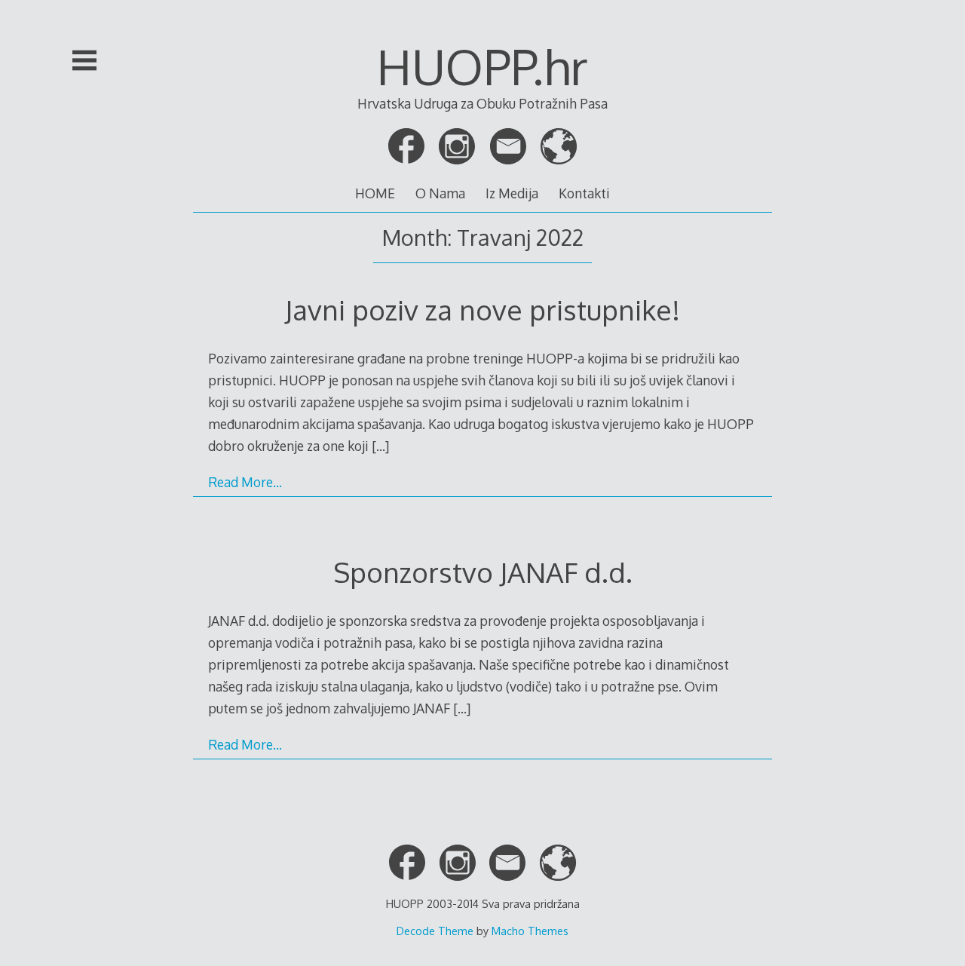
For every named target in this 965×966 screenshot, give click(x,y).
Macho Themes (530, 930)
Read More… (245, 482)
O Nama (440, 193)
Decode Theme (435, 930)
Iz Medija (512, 193)
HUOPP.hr (482, 66)
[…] (380, 445)
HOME (375, 193)
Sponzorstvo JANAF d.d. (483, 572)
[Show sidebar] (84, 60)
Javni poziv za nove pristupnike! (482, 309)
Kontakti (584, 193)
